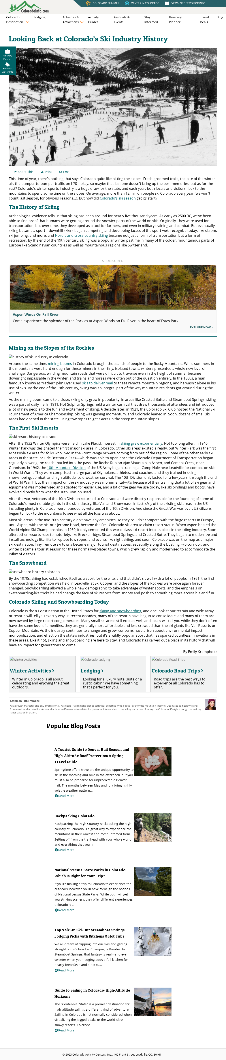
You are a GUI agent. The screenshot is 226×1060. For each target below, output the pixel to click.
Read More (66, 796)
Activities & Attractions (71, 19)
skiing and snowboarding (120, 610)
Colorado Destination (14, 19)
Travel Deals (204, 19)
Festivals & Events (122, 19)
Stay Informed (151, 19)
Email (67, 172)
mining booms (60, 363)
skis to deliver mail (97, 383)
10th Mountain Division (66, 467)
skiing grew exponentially (141, 443)
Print (48, 172)
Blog (220, 17)
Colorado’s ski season (118, 198)
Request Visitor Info (7, 70)
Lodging (39, 17)
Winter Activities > (32, 670)
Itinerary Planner (175, 19)
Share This (26, 172)
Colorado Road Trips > (177, 670)
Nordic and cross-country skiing (81, 235)
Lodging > (92, 670)
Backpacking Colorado (74, 816)
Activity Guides (93, 19)
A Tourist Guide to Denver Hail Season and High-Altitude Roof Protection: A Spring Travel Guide (92, 755)
